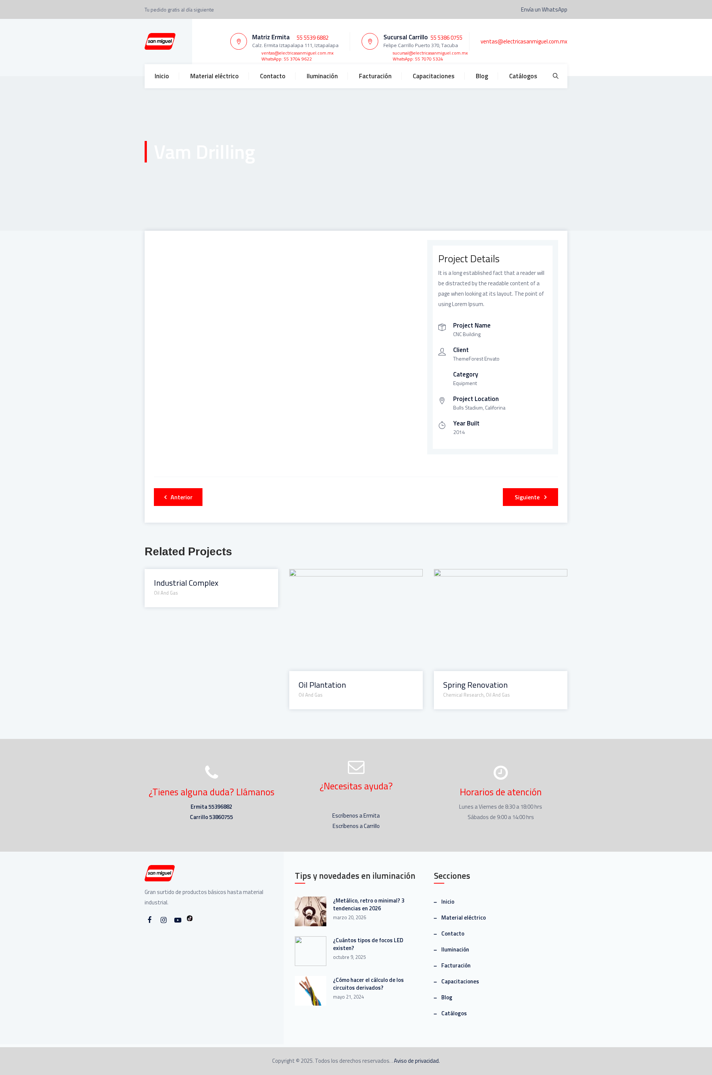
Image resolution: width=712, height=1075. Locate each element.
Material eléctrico (214, 76)
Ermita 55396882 (211, 806)
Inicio (162, 76)
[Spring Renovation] (491, 579)
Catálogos (523, 76)
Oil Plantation (322, 685)
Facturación (375, 76)
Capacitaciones (434, 76)
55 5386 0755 (446, 37)
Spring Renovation (475, 685)
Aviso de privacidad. (417, 1060)
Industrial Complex (186, 583)
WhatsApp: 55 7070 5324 (418, 58)
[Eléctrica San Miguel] (160, 41)
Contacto (273, 76)
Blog (482, 76)
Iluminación (322, 76)
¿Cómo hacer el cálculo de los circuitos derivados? (368, 984)
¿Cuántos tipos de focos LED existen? (368, 944)
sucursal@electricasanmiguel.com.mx (430, 52)
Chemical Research (463, 694)
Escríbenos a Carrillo (356, 826)
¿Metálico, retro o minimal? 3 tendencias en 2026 (368, 904)
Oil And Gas (166, 592)
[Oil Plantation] (347, 579)
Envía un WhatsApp (543, 9)
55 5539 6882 (313, 37)
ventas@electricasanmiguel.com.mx (297, 52)
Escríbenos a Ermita (356, 815)
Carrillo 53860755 (211, 817)
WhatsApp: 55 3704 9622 (286, 58)
